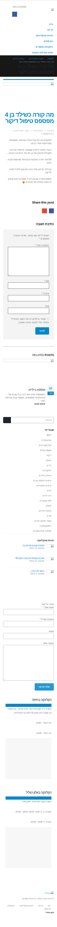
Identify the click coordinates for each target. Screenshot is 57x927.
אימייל (45, 293)
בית (51, 24)
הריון (49, 465)
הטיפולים (48, 41)
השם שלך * (48, 607)
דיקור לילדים (19, 131)
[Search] (7, 420)
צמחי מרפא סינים (43, 521)
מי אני (50, 30)
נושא (51, 631)
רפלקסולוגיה (45, 526)
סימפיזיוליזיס (45, 511)
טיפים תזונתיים (44, 485)
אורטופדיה (46, 440)
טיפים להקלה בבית (42, 480)
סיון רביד (50, 131)
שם (46, 281)
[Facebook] (14, 14)
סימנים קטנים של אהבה (33, 545)
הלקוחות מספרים (44, 47)
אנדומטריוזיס (45, 445)
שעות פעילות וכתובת (42, 52)
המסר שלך (48, 643)
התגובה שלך (42, 245)
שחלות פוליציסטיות (42, 531)
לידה (49, 490)
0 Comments (47, 134)
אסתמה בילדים (36, 389)
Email (44, 210)
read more (39, 404)
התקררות (47, 470)
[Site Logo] (46, 11)
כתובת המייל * (47, 619)
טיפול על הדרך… (36, 571)
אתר (47, 306)
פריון (49, 516)
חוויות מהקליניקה (44, 35)
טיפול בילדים (38, 131)
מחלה (48, 505)
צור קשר (47, 909)
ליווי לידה (47, 495)
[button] (7, 7)
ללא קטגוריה (45, 500)
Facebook (51, 210)
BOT (49, 435)
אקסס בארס (45, 450)
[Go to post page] (50, 548)
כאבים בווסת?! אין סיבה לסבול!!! (29, 558)
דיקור (27, 131)
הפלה (48, 460)
